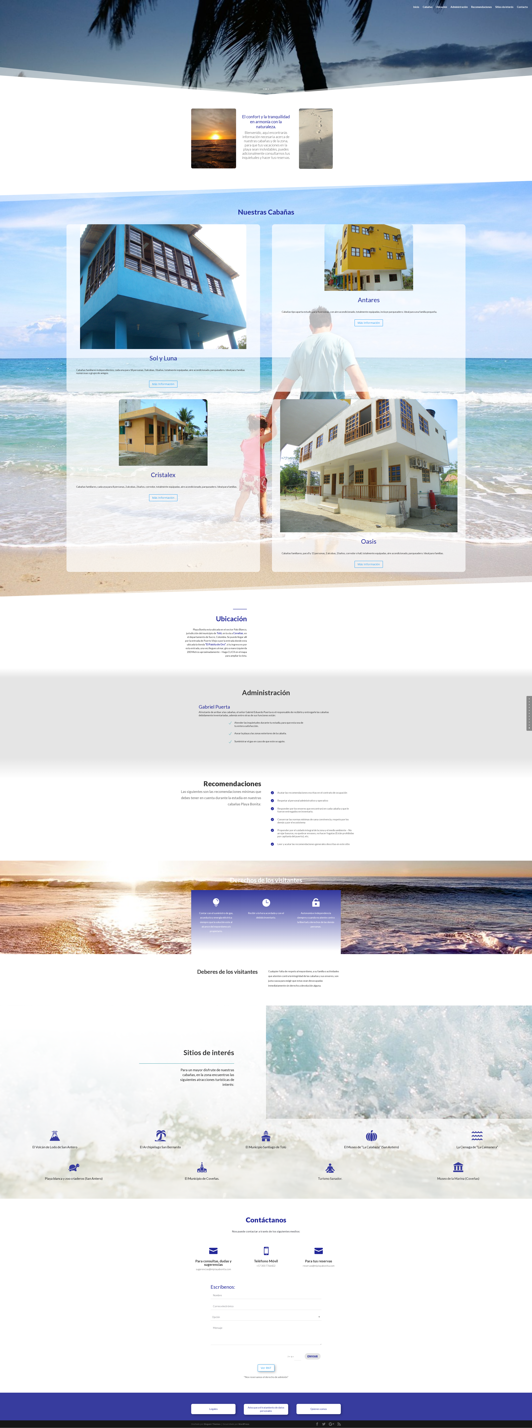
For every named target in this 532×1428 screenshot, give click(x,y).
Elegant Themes (212, 1424)
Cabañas (428, 7)
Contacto (522, 7)
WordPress (243, 1424)
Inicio (416, 7)
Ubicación (441, 7)
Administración (459, 7)
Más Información (163, 384)
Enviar (312, 1356)
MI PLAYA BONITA (266, 42)
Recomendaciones (481, 7)
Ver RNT (266, 1368)
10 (529, 727)
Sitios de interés (504, 7)
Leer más (266, 67)
